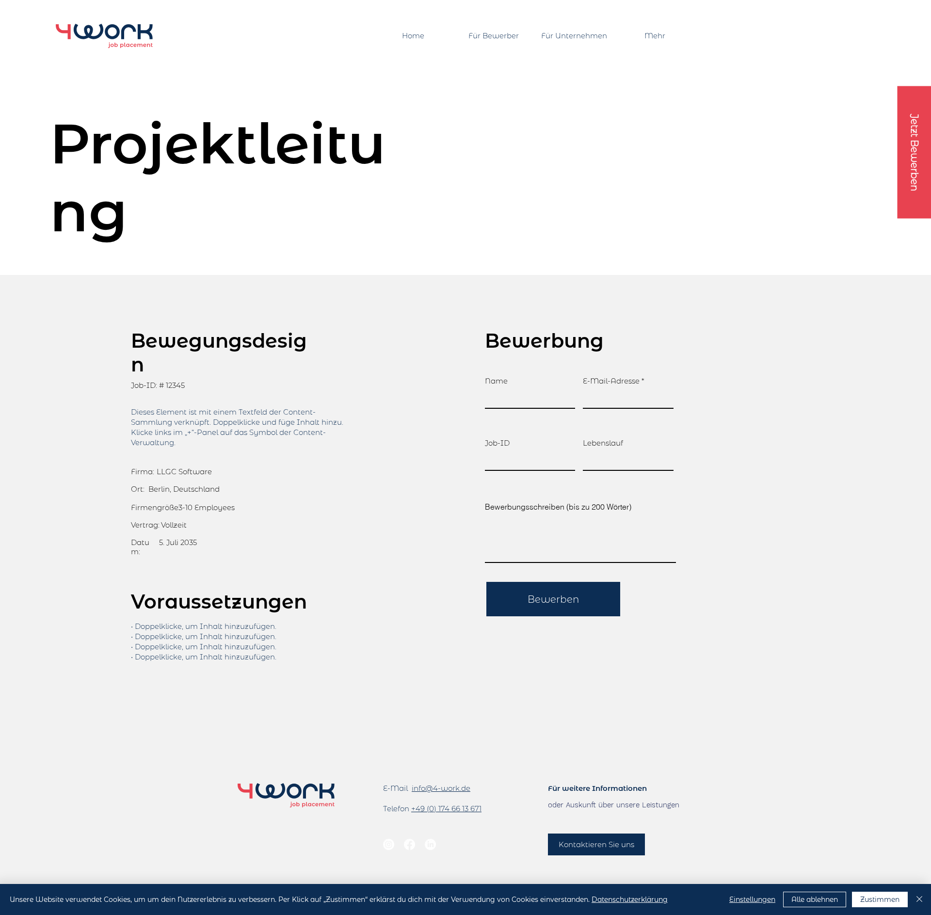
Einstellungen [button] (752, 899)
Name (496, 381)
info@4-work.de (441, 788)
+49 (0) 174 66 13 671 (446, 808)
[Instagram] (388, 844)
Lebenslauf (603, 443)
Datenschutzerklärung (630, 899)
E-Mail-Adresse (611, 381)
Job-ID (497, 443)
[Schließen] (919, 899)
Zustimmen (879, 899)
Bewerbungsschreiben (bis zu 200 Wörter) (558, 507)
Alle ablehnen (814, 899)
